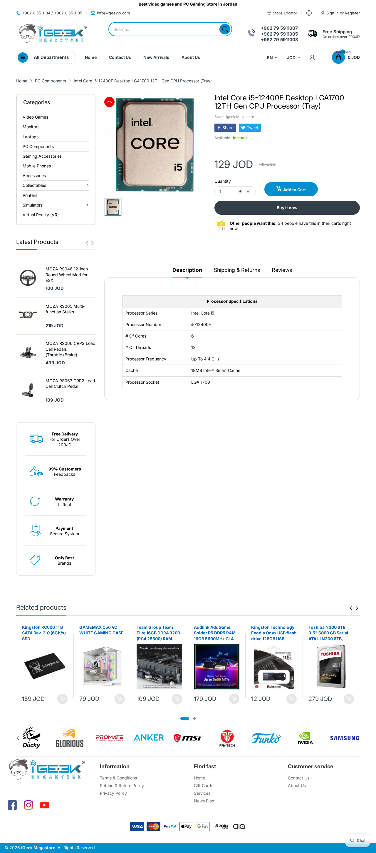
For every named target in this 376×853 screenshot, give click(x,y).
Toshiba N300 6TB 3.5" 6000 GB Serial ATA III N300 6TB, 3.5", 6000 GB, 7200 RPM (329, 633)
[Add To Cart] (62, 699)
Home (199, 777)
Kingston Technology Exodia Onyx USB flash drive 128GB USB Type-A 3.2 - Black (274, 633)
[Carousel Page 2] (194, 718)
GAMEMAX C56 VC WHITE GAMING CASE (101, 630)
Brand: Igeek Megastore (234, 116)
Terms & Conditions (118, 777)
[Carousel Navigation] (89, 243)
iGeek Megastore (38, 847)
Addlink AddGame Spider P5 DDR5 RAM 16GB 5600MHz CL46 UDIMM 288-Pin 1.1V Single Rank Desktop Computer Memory (215, 633)
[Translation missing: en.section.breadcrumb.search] (224, 29)
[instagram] (28, 805)
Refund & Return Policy (122, 785)
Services (202, 793)
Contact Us (298, 777)
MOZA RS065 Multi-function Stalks (65, 309)
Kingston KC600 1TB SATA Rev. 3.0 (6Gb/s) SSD (44, 633)
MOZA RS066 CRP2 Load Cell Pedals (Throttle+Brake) (70, 349)
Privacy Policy (113, 793)
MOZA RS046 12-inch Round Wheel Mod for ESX (67, 274)
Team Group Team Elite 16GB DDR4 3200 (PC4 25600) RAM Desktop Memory (158, 633)
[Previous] (92, 243)
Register (352, 13)
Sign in (333, 13)
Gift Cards (203, 785)
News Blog (204, 800)
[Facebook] (12, 805)
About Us (297, 785)
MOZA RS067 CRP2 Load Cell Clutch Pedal (70, 383)
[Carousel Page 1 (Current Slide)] (184, 718)
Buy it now (287, 207)
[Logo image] (31, 738)
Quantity (222, 181)
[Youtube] (44, 805)
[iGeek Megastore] (53, 34)
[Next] (87, 243)
